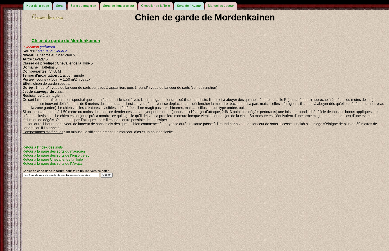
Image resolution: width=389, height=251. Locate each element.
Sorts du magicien (83, 5)
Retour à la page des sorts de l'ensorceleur (57, 155)
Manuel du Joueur (221, 5)
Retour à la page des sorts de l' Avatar (53, 163)
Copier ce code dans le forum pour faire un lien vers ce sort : (66, 171)
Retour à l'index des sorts (43, 147)
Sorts (59, 5)
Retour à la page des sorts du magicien (54, 151)
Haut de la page (37, 5)
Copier (106, 174)
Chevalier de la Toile (155, 5)
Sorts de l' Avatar (189, 5)
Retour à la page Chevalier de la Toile (53, 159)
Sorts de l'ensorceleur (118, 5)
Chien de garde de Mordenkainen (66, 40)
